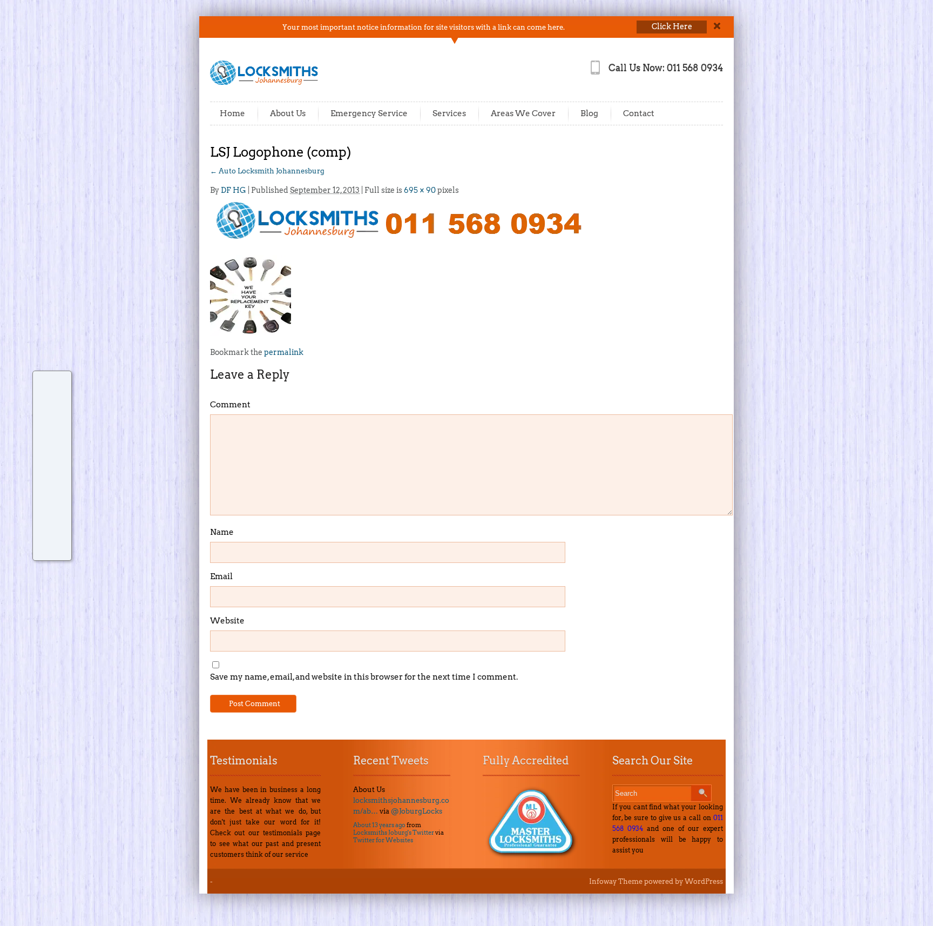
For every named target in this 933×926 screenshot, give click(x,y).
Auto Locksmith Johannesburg (267, 171)
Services (449, 113)
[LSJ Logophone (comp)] (397, 219)
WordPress (704, 881)
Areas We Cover (523, 113)
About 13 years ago (379, 825)
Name (222, 532)
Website (227, 621)
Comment (230, 405)
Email (221, 576)
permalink (283, 352)
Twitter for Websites (383, 840)
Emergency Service (369, 113)
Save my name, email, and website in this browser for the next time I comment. (364, 677)
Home (232, 113)
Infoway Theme (616, 881)
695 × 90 (420, 190)
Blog (589, 113)
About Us (288, 113)
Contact (638, 113)
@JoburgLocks (416, 811)
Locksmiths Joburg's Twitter (393, 832)
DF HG (233, 190)
